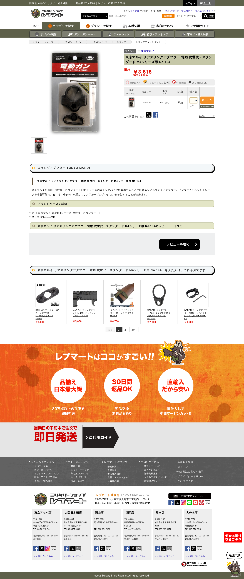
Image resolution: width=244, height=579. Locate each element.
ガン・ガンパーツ (84, 34)
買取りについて (152, 466)
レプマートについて (116, 462)
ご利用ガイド (185, 481)
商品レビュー (77, 480)
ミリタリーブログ (80, 469)
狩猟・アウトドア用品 (45, 476)
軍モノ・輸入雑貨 (197, 34)
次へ (133, 329)
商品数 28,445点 (85, 3)
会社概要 (112, 466)
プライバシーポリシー (190, 476)
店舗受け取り (151, 480)
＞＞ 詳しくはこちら (43, 556)
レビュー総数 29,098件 (111, 3)
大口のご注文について (155, 476)
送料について (172, 10)
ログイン (182, 466)
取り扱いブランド (80, 473)
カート (207, 3)
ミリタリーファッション (46, 473)
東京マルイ (147, 51)
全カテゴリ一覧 (79, 476)
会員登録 (134, 10)
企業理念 (112, 469)
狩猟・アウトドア (157, 34)
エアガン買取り (152, 469)
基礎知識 (75, 466)
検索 (211, 16)
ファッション (121, 34)
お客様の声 (113, 480)
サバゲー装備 (48, 34)
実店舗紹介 (187, 10)
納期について (207, 116)
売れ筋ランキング (204, 10)
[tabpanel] (47, 302)
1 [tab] (118, 329)
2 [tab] (125, 329)
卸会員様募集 (151, 473)
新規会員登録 (185, 462)
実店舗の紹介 (114, 473)
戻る (110, 329)
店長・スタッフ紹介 (118, 477)
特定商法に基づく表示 (190, 471)
